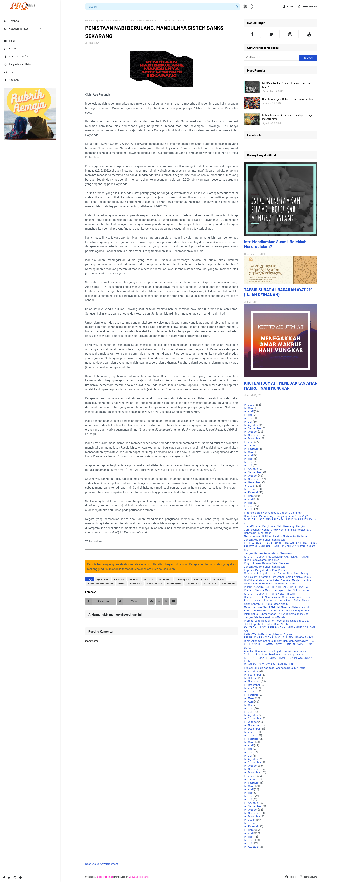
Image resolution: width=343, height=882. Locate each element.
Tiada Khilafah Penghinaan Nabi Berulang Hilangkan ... (276, 526)
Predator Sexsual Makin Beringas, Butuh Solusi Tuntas (276, 590)
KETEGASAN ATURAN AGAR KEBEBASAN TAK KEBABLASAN (280, 543)
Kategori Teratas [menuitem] (19, 28)
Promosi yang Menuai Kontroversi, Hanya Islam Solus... (277, 620)
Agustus (253, 425)
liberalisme (136, 583)
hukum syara (182, 579)
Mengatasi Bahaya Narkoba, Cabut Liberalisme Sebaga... (278, 573)
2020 (251, 404)
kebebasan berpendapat (100, 583)
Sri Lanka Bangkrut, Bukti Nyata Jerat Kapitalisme (274, 654)
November (254, 435)
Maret (251, 408)
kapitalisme (218, 579)
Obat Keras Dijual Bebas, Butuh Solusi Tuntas (287, 99)
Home (290, 6)
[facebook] (4, 877)
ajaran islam (103, 579)
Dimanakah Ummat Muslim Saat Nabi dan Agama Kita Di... (279, 640)
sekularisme (192, 583)
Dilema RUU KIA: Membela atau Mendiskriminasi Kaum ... (278, 597)
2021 (251, 441)
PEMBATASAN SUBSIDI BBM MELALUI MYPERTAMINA (276, 586)
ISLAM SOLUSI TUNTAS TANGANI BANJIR (269, 664)
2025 (251, 775)
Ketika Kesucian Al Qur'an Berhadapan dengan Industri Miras (288, 116)
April (251, 411)
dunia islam (165, 579)
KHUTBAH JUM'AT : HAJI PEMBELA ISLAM (269, 593)
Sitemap (14, 79)
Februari (253, 448)
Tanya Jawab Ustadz (21, 64)
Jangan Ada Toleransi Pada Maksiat (265, 539)
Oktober (253, 431)
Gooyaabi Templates (139, 876)
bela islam (119, 579)
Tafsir (12, 40)
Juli (250, 421)
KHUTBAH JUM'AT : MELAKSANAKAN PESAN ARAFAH (276, 556)
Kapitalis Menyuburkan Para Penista (265, 570)
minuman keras (154, 583)
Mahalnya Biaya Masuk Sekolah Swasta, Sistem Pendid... (277, 607)
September (255, 428)
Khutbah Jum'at (18, 56)
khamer (121, 583)
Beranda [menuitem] (14, 20)
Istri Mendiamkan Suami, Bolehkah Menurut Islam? (286, 85)
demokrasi (149, 579)
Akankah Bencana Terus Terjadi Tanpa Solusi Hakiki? (275, 651)
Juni (251, 418)
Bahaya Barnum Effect (257, 532)
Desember (254, 438)
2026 (251, 819)
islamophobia (201, 579)
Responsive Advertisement (101, 863)
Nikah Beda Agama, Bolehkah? (262, 559)
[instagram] (15, 877)
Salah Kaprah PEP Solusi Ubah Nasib (266, 603)
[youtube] (309, 34)
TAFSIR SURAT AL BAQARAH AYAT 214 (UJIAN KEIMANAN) (278, 292)
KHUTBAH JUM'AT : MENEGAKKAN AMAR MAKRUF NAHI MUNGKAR (280, 385)
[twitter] (9, 877)
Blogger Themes (104, 876)
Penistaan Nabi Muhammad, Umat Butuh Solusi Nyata (276, 600)
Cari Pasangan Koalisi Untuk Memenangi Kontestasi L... (277, 529)
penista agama (174, 583)
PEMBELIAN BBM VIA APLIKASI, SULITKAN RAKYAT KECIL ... (280, 637)
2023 (251, 688)
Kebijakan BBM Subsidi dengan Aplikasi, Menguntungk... (278, 610)
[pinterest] (20, 877)
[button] (248, 6)
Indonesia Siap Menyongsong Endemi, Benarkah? (273, 512)
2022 (251, 485)
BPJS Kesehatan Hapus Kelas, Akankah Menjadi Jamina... (278, 580)
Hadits (13, 48)
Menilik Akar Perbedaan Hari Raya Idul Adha (270, 583)
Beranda (89, 20)
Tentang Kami (309, 6)
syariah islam (102, 20)
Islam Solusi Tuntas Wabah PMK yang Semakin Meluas (276, 613)
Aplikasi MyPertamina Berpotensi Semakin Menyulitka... (277, 576)
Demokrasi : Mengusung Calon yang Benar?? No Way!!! (276, 516)
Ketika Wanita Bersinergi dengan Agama (268, 634)
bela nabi (134, 579)
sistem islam (210, 583)
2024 (251, 732)
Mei (250, 414)
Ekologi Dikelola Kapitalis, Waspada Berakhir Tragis (274, 667)
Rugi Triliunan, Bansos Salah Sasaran (266, 563)
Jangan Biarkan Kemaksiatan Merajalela (268, 553)
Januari (253, 445)
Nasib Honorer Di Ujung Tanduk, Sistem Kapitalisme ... (277, 536)
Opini (12, 72)
